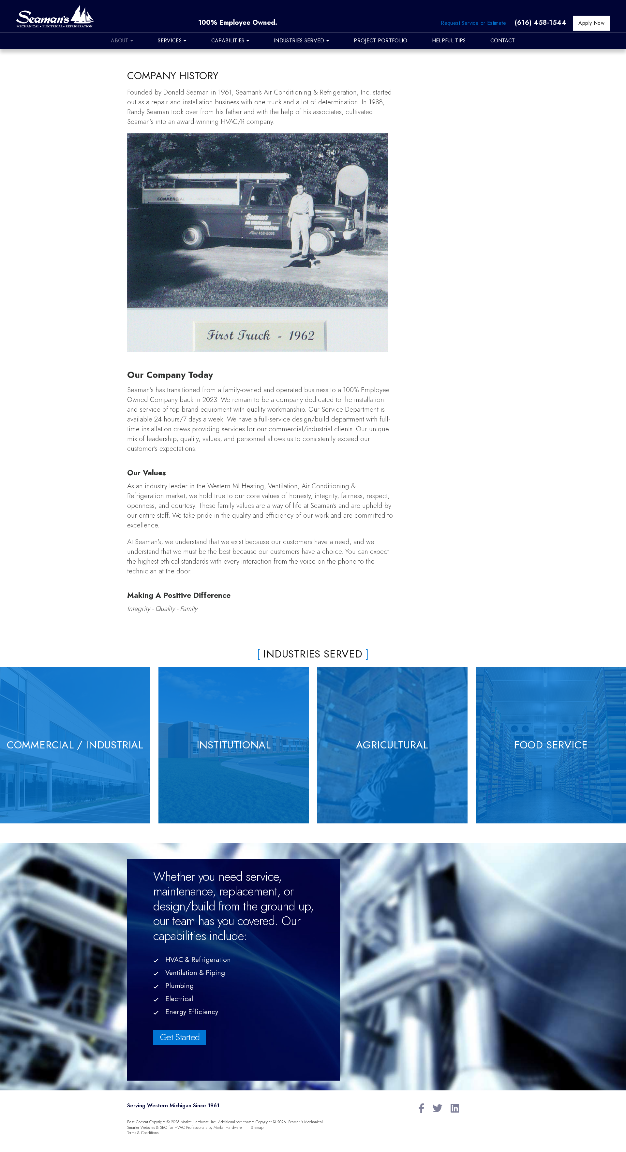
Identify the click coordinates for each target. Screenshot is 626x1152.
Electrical (179, 999)
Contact (502, 40)
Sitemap (257, 1127)
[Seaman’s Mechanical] (55, 18)
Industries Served (300, 40)
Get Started (180, 1036)
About (120, 40)
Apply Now (591, 23)
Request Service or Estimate (473, 23)
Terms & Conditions (142, 1132)
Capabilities (228, 40)
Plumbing (179, 986)
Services (170, 40)
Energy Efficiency (191, 1012)
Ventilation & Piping (195, 973)
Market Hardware (228, 1127)
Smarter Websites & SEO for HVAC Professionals (167, 1127)
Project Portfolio (380, 40)
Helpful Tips (449, 40)
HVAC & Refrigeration (198, 960)
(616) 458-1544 (540, 22)
